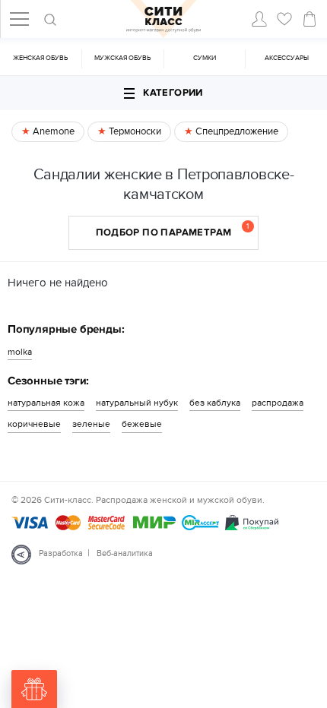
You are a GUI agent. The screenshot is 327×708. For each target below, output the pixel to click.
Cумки (204, 58)
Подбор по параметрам (172, 230)
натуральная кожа (46, 402)
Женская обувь (40, 58)
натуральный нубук (137, 402)
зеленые (91, 424)
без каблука (214, 402)
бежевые (142, 424)
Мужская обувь (122, 58)
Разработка (61, 553)
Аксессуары (287, 58)
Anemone (52, 131)
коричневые (34, 424)
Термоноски (133, 131)
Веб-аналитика (125, 553)
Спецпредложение (235, 131)
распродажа (277, 402)
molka (20, 351)
